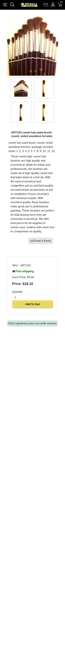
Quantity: (17, 291)
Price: (17, 284)
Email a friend (42, 240)
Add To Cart (32, 304)
